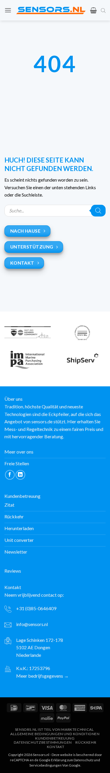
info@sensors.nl (32, 624)
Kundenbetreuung (55, 738)
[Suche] (98, 210)
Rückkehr (85, 742)
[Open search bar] (103, 10)
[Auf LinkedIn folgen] (20, 475)
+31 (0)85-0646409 (36, 608)
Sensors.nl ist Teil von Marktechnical (54, 729)
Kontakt (56, 747)
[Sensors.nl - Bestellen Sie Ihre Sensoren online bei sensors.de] (51, 10)
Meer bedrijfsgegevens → (42, 676)
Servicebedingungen (45, 765)
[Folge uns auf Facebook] (10, 475)
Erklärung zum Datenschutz (72, 760)
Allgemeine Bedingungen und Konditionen (54, 734)
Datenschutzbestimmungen (43, 742)
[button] (7, 10)
